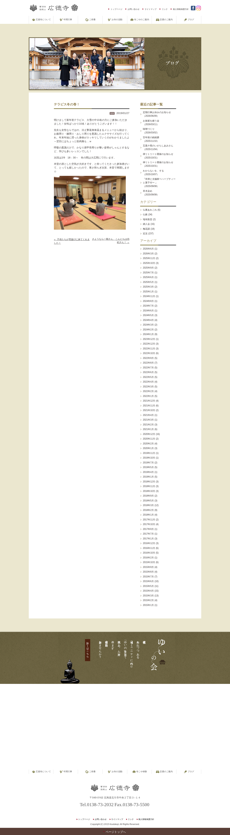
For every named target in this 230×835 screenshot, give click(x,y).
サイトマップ (151, 9)
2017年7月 (148, 533)
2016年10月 (149, 552)
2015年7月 (148, 576)
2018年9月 (148, 495)
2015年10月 (149, 562)
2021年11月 (149, 405)
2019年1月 (148, 476)
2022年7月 (148, 367)
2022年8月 (148, 362)
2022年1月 (148, 396)
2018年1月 (148, 514)
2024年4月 (148, 320)
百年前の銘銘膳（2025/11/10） (151, 139)
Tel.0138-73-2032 (97, 804)
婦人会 (146, 224)
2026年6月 (148, 248)
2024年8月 (148, 301)
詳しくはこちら (87, 648)
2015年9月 (148, 567)
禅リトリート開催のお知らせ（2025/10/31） (158, 156)
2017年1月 (148, 538)
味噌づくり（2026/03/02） (151, 131)
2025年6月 (148, 277)
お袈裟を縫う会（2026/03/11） (151, 122)
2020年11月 (149, 438)
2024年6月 (148, 310)
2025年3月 (148, 286)
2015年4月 (148, 590)
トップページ (116, 9)
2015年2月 (148, 600)
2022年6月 (148, 372)
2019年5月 (148, 467)
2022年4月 (148, 381)
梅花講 (146, 228)
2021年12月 (149, 400)
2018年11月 (149, 486)
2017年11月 (149, 519)
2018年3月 (148, 505)
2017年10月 (149, 524)
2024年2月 (148, 329)
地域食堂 (147, 219)
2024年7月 (148, 305)
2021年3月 (148, 419)
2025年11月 (149, 258)
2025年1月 (148, 291)
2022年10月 (149, 353)
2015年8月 (148, 571)
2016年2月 (148, 557)
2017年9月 (148, 529)
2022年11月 (149, 348)
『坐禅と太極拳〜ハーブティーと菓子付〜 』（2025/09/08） (159, 183)
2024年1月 (148, 334)
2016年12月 (149, 543)
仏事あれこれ (150, 209)
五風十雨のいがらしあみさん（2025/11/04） (158, 147)
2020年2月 (148, 443)
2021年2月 (148, 424)
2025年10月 (149, 263)
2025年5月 (148, 282)
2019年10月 (149, 457)
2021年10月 (149, 410)
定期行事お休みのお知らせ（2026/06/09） (157, 114)
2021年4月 (148, 415)
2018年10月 (149, 491)
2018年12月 (149, 481)
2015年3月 (148, 595)
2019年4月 (148, 472)
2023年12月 (149, 339)
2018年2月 (148, 510)
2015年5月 (148, 586)
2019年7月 (148, 462)
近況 (112, 113)
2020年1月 (148, 448)
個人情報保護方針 (181, 9)
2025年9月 (148, 267)
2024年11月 (149, 296)
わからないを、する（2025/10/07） (153, 172)
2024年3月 (148, 324)
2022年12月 (149, 343)
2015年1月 (148, 605)
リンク (165, 9)
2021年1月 (148, 429)
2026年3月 (148, 253)
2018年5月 (148, 500)
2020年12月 (149, 434)
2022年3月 (148, 386)
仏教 (145, 214)
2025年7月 (148, 272)
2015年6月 (148, 581)
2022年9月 (148, 358)
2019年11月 (149, 453)
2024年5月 (148, 315)
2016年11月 (149, 548)
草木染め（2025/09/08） (151, 193)
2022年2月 (148, 391)
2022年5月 (148, 377)
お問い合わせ (133, 9)
